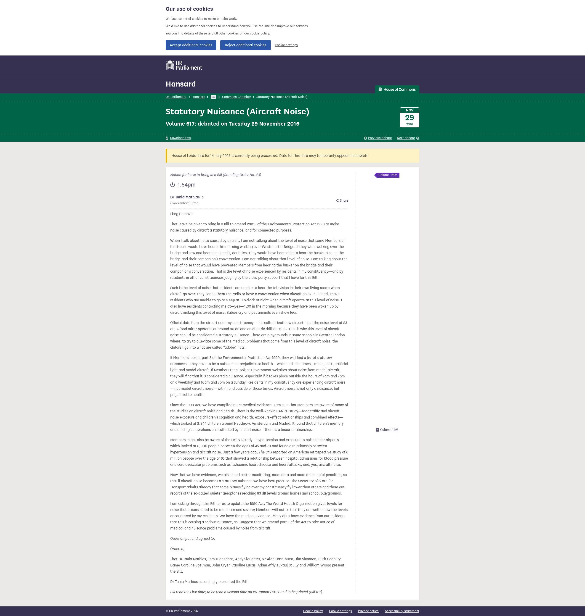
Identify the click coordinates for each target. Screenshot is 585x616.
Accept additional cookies (191, 45)
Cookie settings (286, 45)
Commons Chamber (236, 97)
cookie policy (259, 33)
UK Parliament (176, 97)
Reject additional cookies (245, 45)
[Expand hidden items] (213, 97)
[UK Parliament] (184, 65)
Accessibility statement (402, 611)
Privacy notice (368, 611)
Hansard (181, 84)
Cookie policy (313, 611)
